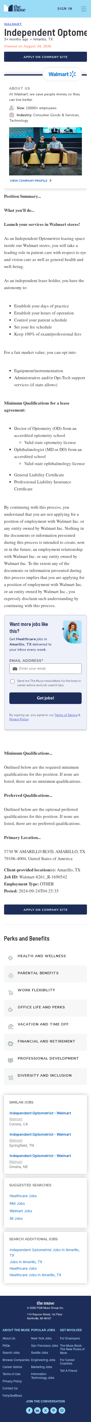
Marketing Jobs (41, 1367)
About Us (9, 1338)
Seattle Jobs (39, 1352)
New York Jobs (41, 1338)
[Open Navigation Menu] (83, 9)
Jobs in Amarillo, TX (26, 1262)
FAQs (6, 1345)
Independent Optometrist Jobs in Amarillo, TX (45, 1252)
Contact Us (10, 1388)
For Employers (70, 1338)
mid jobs (17, 1203)
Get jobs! (45, 698)
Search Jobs (11, 1352)
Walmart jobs (21, 1211)
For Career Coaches (67, 1361)
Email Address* (26, 660)
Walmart (13, 24)
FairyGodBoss (12, 1395)
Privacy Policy (19, 719)
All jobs (16, 1218)
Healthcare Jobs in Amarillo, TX (35, 1275)
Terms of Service (66, 715)
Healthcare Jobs (23, 1268)
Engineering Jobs (43, 1360)
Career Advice (12, 1367)
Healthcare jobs (23, 1196)
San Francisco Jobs (44, 1345)
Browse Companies (16, 1360)
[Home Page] (17, 9)
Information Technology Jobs (42, 1375)
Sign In (64, 9)
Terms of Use (11, 1374)
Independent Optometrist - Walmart (40, 1113)
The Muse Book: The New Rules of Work (72, 1349)
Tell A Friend (68, 1370)
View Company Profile (28, 181)
